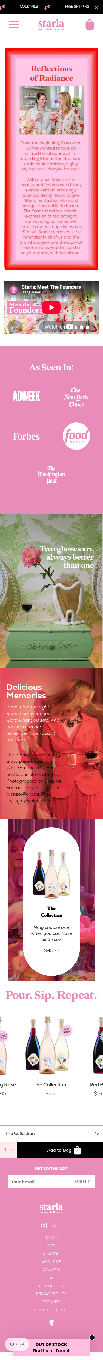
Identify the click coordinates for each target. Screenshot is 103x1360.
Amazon (51, 1254)
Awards (51, 1270)
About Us (51, 1262)
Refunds (51, 1302)
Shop (51, 1238)
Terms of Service (51, 1310)
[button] (51, 1347)
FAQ (51, 1278)
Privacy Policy (51, 1294)
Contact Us (51, 1286)
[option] (51, 591)
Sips (51, 1246)
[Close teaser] (92, 1337)
